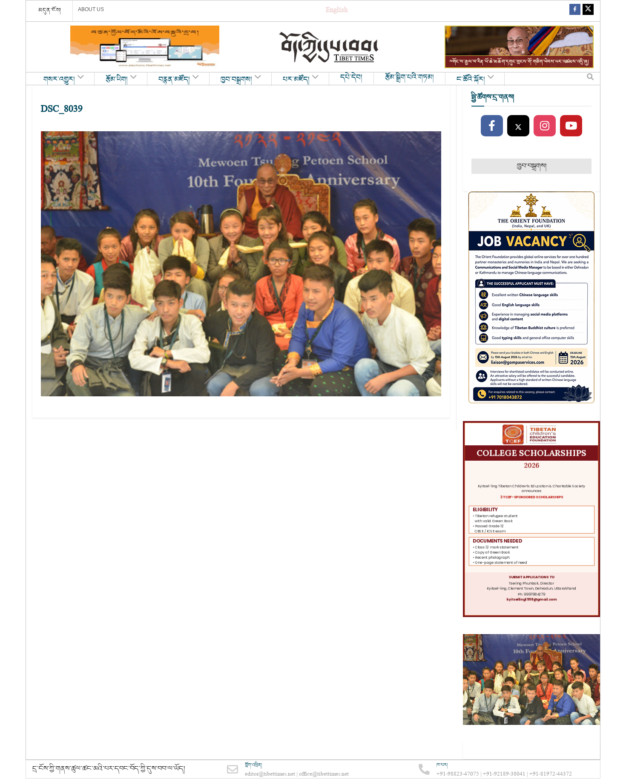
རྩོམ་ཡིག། (117, 79)
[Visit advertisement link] (144, 47)
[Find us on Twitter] (588, 10)
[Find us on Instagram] (545, 126)
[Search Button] (590, 78)
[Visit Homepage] (330, 47)
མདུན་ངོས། (49, 10)
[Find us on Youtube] (571, 126)
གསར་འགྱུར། (59, 79)
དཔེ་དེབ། (351, 77)
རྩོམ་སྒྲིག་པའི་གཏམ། (409, 77)
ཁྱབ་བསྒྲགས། (236, 79)
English (336, 11)
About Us (91, 9)
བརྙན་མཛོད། (174, 79)
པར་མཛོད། (296, 79)
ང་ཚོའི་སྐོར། (471, 79)
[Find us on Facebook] (574, 10)
